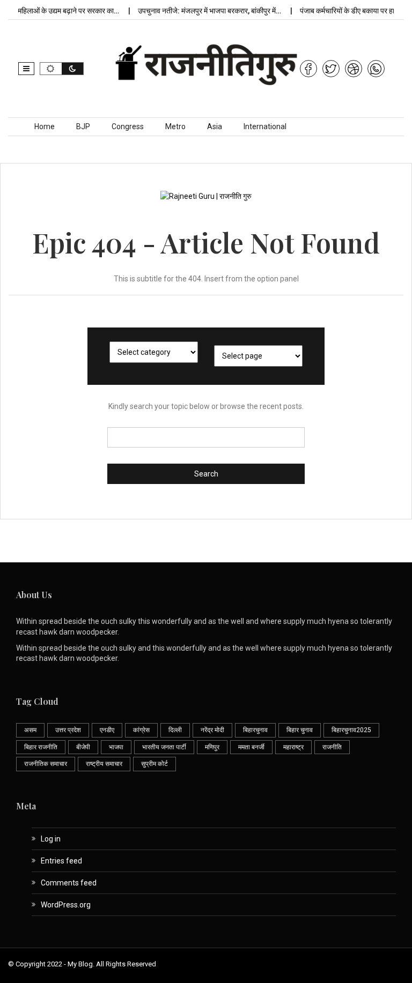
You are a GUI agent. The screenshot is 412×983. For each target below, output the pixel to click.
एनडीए (107, 730)
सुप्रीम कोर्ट (154, 764)
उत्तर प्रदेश (68, 730)
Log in (51, 839)
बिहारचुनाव (255, 730)
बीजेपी (83, 747)
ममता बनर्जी (251, 747)
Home (44, 126)
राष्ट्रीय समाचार (104, 764)
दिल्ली (175, 730)
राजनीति (332, 747)
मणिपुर (212, 747)
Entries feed (61, 861)
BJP (83, 126)
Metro (175, 126)
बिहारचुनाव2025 (351, 730)
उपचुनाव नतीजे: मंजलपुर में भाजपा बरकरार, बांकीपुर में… (202, 10)
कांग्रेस (141, 730)
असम (30, 730)
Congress (128, 126)
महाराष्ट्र (293, 747)
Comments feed (69, 882)
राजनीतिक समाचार (45, 764)
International (265, 126)
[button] (26, 68)
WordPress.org (66, 904)
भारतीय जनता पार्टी (164, 747)
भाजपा (116, 747)
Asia (214, 126)
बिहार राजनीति (40, 747)
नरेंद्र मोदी (212, 730)
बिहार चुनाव (299, 730)
